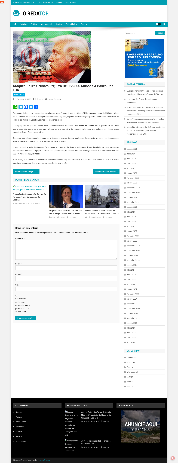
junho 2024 (131, 275)
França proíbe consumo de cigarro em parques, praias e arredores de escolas (29, 197)
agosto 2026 (132, 149)
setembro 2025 (133, 202)
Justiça (59, 24)
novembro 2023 (133, 308)
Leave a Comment (54, 99)
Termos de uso (70, 2)
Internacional (46, 24)
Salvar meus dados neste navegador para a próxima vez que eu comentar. (22, 305)
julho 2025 (131, 212)
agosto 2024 (132, 265)
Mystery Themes (44, 460)
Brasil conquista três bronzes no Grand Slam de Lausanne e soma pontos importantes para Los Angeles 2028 (146, 110)
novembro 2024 (133, 251)
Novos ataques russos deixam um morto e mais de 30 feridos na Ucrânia (102, 212)
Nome (18, 264)
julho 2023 (131, 328)
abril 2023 (131, 342)
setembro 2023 (133, 318)
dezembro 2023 (133, 304)
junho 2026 (131, 159)
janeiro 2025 (132, 241)
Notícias (23, 24)
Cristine (106, 421)
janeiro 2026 (132, 183)
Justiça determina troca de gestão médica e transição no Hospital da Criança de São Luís (145, 92)
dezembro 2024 (133, 246)
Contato (59, 2)
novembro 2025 (133, 193)
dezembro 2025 (133, 188)
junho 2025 (131, 217)
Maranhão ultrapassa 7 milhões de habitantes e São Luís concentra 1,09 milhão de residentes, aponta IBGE (146, 130)
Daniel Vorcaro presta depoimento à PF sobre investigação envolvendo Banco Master (145, 120)
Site (17, 285)
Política (34, 24)
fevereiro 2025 (133, 236)
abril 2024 (131, 284)
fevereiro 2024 (133, 294)
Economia (131, 362)
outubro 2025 (132, 197)
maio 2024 (131, 280)
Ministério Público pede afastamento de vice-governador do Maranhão (107, 172)
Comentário (20, 238)
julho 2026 (131, 154)
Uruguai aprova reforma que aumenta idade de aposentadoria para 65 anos (65, 212)
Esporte (84, 24)
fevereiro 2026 (133, 178)
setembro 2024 (133, 260)
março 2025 (132, 231)
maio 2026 (131, 164)
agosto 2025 (132, 207)
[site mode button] (158, 24)
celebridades (132, 358)
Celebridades (71, 24)
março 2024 (132, 289)
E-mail (18, 274)
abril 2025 (131, 226)
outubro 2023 (132, 313)
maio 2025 (131, 222)
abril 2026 (131, 168)
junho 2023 (131, 333)
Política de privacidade (45, 2)
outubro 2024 (132, 255)
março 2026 (132, 173)
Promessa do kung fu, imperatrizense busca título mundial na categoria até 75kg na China (27, 172)
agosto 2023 (132, 323)
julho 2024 (131, 270)
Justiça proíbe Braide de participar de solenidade (142, 101)
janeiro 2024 (132, 299)
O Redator (39, 99)
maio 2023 (131, 337)
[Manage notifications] (173, 458)
